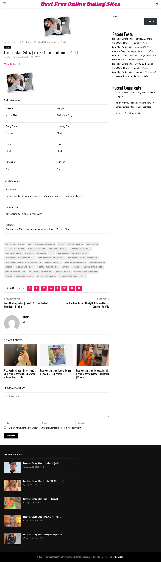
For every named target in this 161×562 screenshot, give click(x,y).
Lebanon (76, 267)
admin (9, 57)
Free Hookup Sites (133, 113)
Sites (83, 276)
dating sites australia (35, 253)
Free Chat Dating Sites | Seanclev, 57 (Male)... (42, 463)
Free (51, 253)
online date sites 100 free (85, 271)
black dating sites (36, 249)
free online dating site (75, 262)
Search (115, 16)
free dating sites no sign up (51, 258)
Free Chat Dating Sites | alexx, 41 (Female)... (41, 498)
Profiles (7, 47)
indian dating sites (24, 267)
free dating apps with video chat (72, 253)
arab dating (92, 244)
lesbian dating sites (93, 267)
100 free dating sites (15, 244)
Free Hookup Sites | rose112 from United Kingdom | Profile (25, 304)
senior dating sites (68, 276)
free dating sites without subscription (23, 262)
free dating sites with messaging (82, 258)
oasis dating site (62, 271)
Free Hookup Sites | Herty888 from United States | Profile (86, 304)
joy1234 (65, 267)
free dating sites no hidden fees (20, 258)
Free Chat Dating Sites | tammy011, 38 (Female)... (43, 534)
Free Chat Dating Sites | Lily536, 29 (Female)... (42, 516)
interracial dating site (47, 267)
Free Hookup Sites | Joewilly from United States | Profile (56, 372)
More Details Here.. (14, 64)
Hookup (9, 267)
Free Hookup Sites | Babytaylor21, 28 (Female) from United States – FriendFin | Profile (20, 374)
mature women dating (15, 271)
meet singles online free (40, 271)
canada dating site (58, 249)
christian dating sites (80, 249)
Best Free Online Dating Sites (80, 4)
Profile (9, 276)
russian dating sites (46, 276)
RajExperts (119, 557)
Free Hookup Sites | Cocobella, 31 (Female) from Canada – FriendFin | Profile (92, 374)
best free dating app (15, 249)
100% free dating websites (71, 244)
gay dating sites (97, 262)
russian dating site (24, 276)
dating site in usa (13, 253)
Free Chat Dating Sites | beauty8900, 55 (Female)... (44, 481)
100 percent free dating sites (41, 244)
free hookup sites (53, 262)
